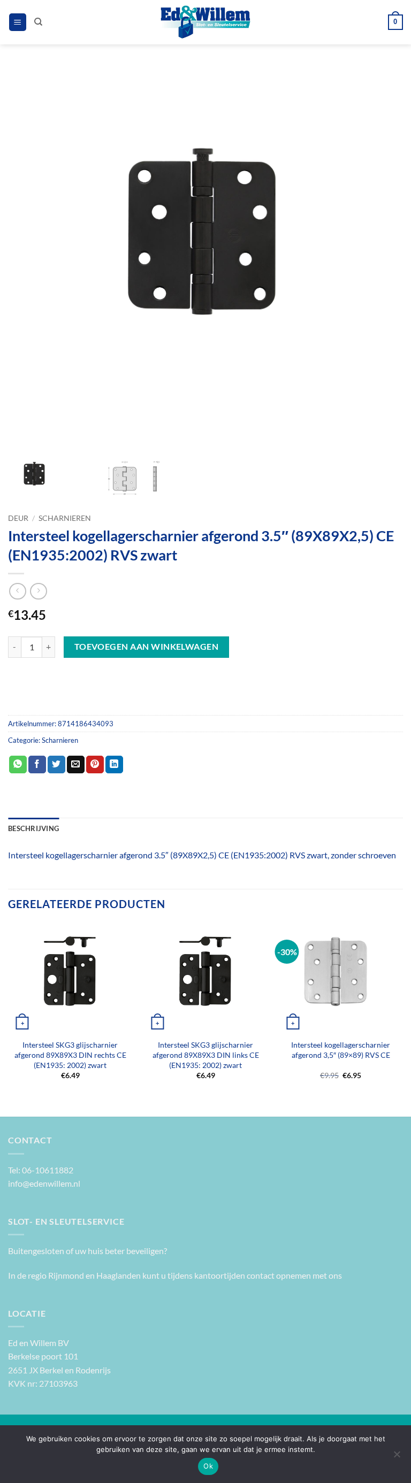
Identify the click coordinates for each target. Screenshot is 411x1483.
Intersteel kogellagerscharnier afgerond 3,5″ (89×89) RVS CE (340, 1049)
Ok (208, 1466)
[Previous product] (38, 591)
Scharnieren (65, 518)
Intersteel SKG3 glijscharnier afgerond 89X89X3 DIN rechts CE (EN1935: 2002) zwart (70, 1054)
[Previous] (9, 1011)
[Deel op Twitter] (56, 765)
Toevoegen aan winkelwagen (146, 646)
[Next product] (17, 591)
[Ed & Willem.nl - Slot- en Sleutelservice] (206, 22)
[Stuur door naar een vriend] (76, 765)
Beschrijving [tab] (33, 828)
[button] (17, 22)
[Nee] (396, 1457)
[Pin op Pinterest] (95, 765)
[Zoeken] (38, 22)
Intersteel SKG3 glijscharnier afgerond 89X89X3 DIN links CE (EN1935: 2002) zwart (206, 1054)
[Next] (402, 1011)
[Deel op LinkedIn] (114, 765)
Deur (18, 518)
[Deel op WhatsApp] (18, 765)
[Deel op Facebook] (37, 765)
